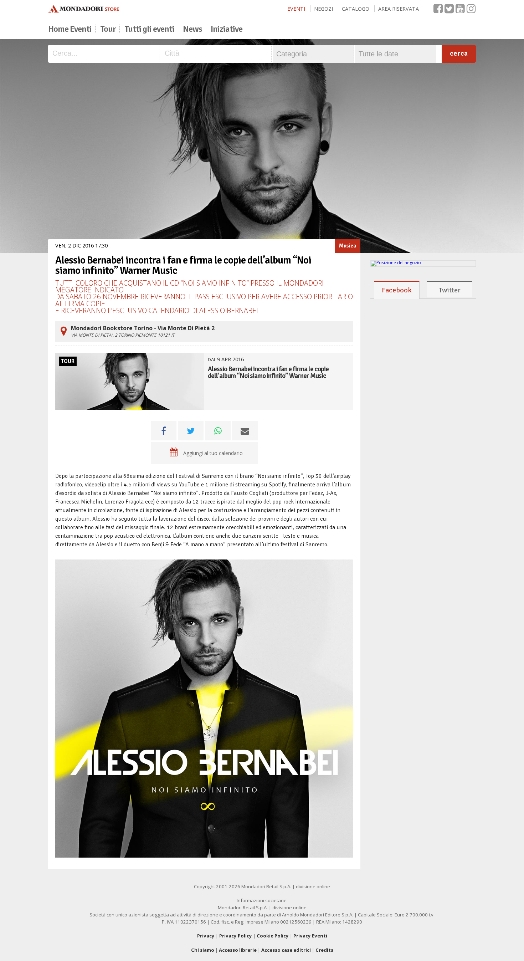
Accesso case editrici (286, 950)
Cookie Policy (273, 935)
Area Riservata (398, 8)
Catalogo (355, 8)
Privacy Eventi (310, 935)
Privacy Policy (235, 935)
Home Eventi (70, 29)
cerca (459, 53)
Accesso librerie (238, 950)
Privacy (206, 935)
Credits (324, 950)
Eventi (296, 8)
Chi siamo (202, 950)
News (192, 29)
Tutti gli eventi (149, 29)
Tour (108, 29)
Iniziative (226, 29)
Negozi (323, 8)
